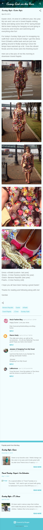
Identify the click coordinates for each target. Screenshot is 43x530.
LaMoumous (14, 368)
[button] (40, 10)
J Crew (16, 311)
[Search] (40, 4)
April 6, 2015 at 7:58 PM (25, 335)
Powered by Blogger (23, 522)
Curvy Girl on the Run (20, 4)
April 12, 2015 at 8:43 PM (25, 368)
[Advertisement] (21, 424)
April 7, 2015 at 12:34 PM (17, 351)
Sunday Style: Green (9, 450)
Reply (12, 331)
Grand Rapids (6, 311)
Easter (18, 307)
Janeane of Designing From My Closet (22, 349)
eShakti (25, 307)
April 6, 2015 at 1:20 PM (29, 319)
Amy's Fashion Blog (16, 319)
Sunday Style (25, 311)
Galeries (26, 526)
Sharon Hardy (14, 335)
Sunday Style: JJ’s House (11, 496)
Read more (37, 467)
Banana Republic (7, 307)
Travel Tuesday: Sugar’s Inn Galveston (15, 473)
